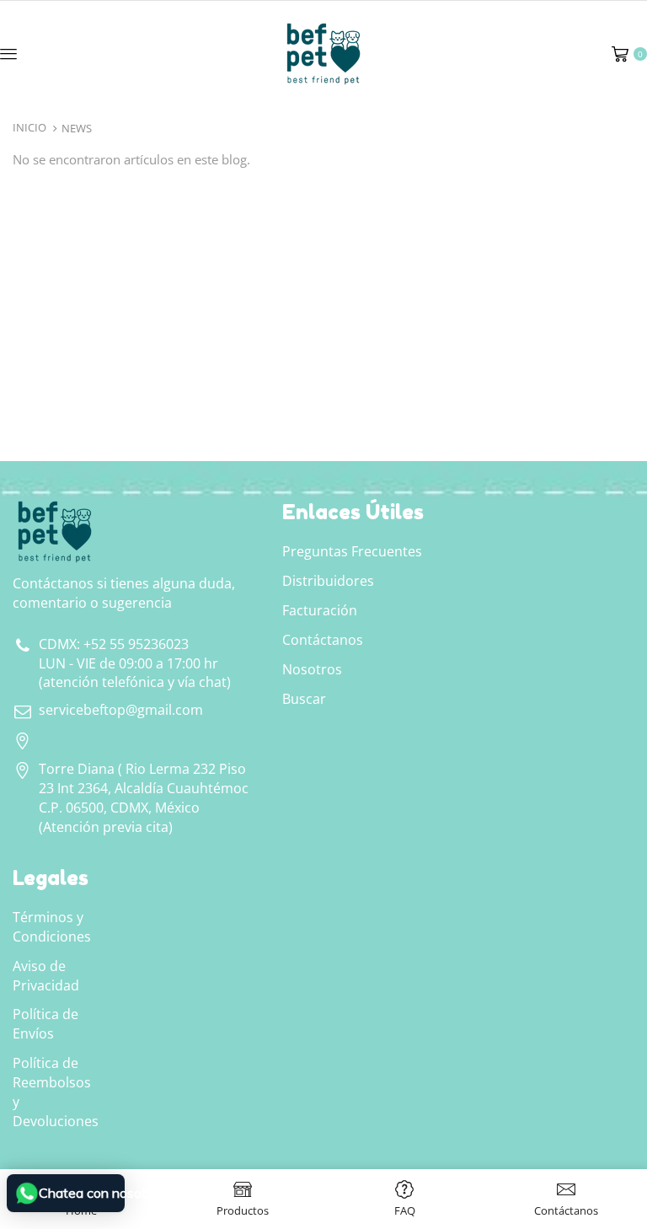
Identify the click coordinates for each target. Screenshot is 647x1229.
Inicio (29, 127)
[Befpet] (323, 52)
